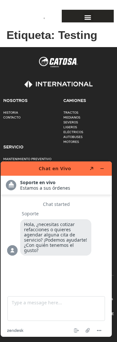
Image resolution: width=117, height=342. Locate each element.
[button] (88, 17)
